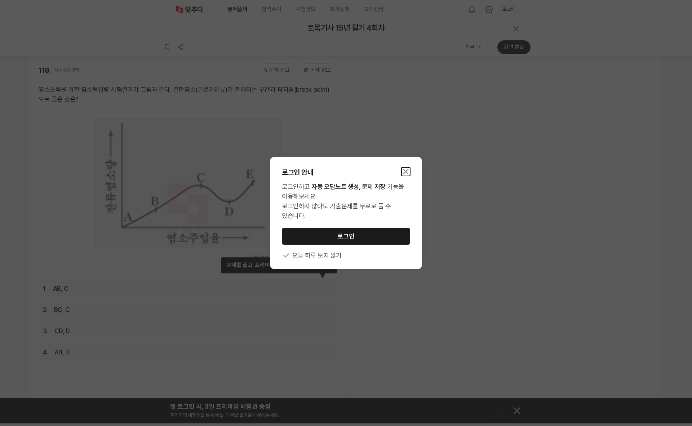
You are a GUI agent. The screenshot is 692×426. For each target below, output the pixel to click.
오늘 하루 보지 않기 (317, 255)
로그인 (346, 236)
